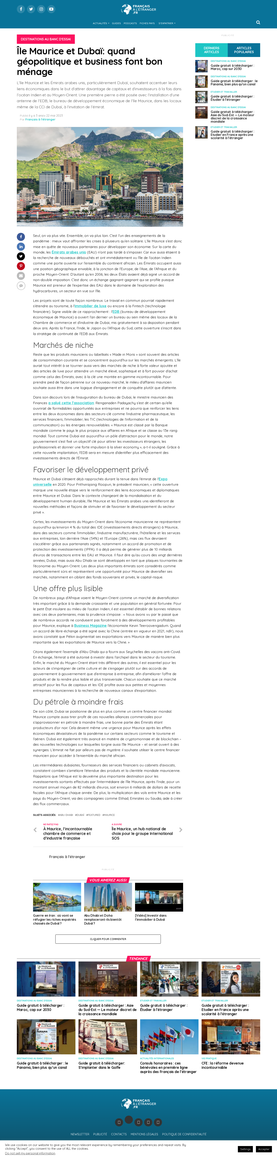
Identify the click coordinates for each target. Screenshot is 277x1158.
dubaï (80, 815)
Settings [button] (245, 1149)
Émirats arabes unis (69, 252)
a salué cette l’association (71, 403)
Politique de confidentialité (184, 1134)
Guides (116, 23)
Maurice (109, 815)
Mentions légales (144, 1134)
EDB (116, 311)
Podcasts (130, 23)
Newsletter (80, 1134)
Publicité (100, 1134)
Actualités (100, 23)
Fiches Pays (147, 23)
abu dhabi (66, 815)
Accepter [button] (263, 1149)
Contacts (119, 1134)
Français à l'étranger (40, 119)
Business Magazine (90, 625)
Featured (94, 815)
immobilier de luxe (90, 306)
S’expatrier (166, 23)
